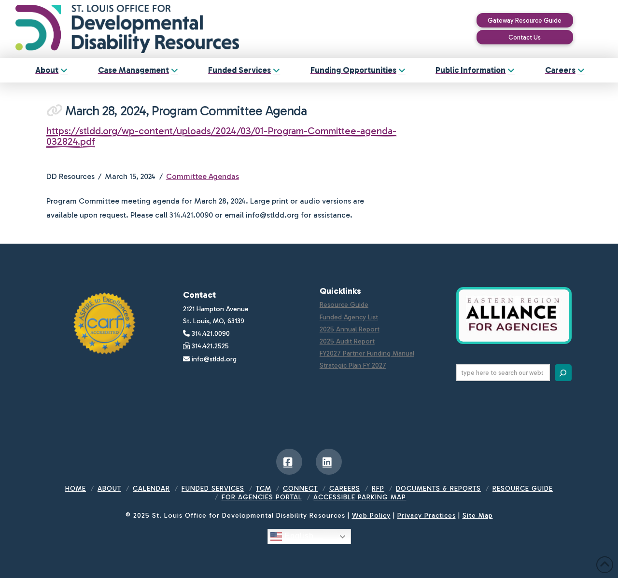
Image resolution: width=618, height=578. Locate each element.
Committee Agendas (202, 176)
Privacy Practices (426, 515)
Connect (300, 488)
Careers (344, 488)
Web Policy (371, 515)
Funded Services (213, 488)
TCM (263, 488)
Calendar (151, 488)
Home (75, 488)
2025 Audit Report (347, 341)
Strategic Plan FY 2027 (353, 365)
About (109, 488)
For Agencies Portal (262, 497)
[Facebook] (289, 462)
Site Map (478, 515)
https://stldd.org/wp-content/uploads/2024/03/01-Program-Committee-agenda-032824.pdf (221, 136)
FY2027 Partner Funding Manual (367, 353)
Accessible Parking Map (359, 497)
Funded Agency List (349, 317)
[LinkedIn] (329, 462)
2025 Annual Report (349, 329)
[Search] (563, 372)
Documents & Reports (438, 488)
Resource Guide (344, 305)
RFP (378, 488)
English (298, 536)
